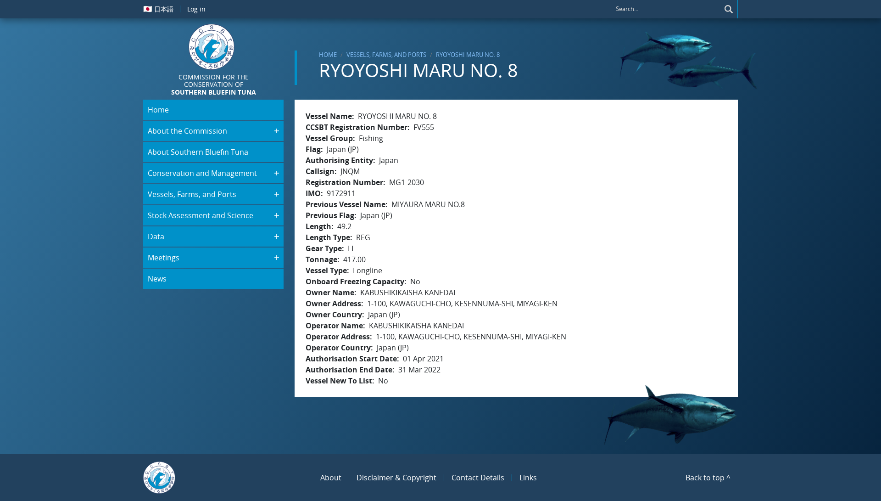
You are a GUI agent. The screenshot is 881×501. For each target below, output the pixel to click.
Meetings (163, 258)
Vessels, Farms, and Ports (386, 55)
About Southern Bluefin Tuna (198, 152)
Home (328, 55)
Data (156, 236)
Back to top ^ (708, 478)
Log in (196, 9)
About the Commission (187, 131)
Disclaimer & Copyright (396, 478)
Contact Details (478, 478)
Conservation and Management (202, 173)
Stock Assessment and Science (200, 215)
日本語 (158, 9)
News (157, 279)
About (330, 478)
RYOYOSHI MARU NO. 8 (468, 55)
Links (528, 478)
